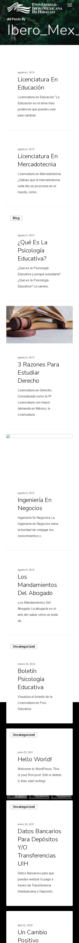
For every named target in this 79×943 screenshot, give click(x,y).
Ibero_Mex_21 (22, 63)
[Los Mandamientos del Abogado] (39, 595)
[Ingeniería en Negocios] (39, 492)
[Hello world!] (39, 762)
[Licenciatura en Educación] (39, 94)
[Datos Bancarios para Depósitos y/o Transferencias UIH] (39, 853)
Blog (16, 218)
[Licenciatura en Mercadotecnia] (39, 171)
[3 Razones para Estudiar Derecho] (39, 367)
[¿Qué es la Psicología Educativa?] (39, 256)
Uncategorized (24, 646)
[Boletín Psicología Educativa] (39, 681)
